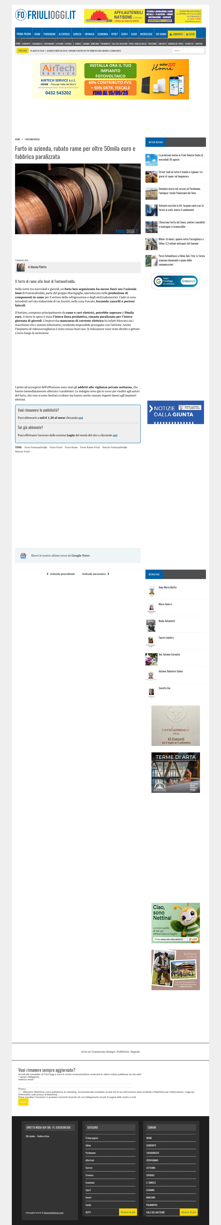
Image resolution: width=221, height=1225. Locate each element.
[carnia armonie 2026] (175, 743)
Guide (134, 34)
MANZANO (95, 43)
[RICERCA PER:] (188, 50)
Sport (114, 34)
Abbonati (177, 34)
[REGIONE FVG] (175, 422)
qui (80, 418)
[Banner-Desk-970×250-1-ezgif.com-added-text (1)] (110, 97)
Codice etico (43, 1136)
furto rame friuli (90, 447)
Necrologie (146, 34)
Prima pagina (24, 34)
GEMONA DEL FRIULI (175, 43)
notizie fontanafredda (114, 447)
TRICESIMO (152, 43)
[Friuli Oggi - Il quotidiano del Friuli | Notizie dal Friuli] (45, 15)
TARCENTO (162, 43)
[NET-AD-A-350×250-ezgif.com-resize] (175, 941)
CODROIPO (26, 43)
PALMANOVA (105, 43)
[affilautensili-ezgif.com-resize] (143, 21)
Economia (103, 34)
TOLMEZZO (189, 43)
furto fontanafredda (36, 447)
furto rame (71, 447)
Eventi (124, 34)
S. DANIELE (77, 43)
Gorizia (77, 34)
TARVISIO (199, 43)
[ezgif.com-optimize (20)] (175, 988)
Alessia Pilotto (38, 267)
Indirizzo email (26, 1079)
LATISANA (59, 43)
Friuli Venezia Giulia (137, 43)
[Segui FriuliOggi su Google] (175, 281)
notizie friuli (22, 451)
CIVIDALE (68, 43)
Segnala (135, 1051)
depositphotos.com (53, 1212)
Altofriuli (64, 34)
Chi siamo (161, 34)
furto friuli (56, 447)
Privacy (22, 1089)
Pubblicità (123, 1051)
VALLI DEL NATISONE (119, 43)
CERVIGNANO (49, 43)
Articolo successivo (94, 574)
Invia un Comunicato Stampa (98, 1051)
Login (191, 34)
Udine (37, 34)
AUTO (88, 1212)
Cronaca (89, 34)
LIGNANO (86, 43)
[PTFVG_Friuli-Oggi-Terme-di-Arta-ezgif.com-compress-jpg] (175, 790)
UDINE (18, 43)
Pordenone (49, 34)
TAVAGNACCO (37, 43)
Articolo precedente (62, 574)
